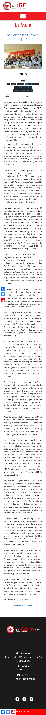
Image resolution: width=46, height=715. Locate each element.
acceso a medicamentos (23, 91)
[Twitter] (3, 294)
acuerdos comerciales (23, 87)
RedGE (13, 84)
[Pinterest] (3, 300)
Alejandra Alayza (32, 84)
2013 (23, 74)
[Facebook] (3, 289)
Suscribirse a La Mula (23, 606)
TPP (8, 84)
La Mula (20, 84)
